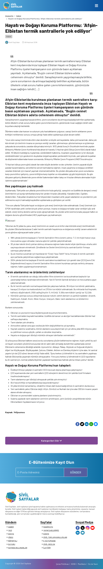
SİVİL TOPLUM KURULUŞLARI (55, 537)
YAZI (10, 530)
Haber (18, 16)
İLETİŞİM (47, 548)
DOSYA (11, 534)
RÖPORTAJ (12, 541)
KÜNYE (46, 534)
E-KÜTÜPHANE (49, 541)
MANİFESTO (48, 527)
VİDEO (10, 537)
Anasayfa (9, 16)
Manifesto (82, 564)
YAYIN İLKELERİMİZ (51, 530)
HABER (11, 527)
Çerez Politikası (62, 564)
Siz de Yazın (93, 564)
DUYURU (11, 544)
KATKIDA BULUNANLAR (17, 548)
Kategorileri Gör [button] (50, 440)
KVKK (73, 564)
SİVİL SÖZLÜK (49, 544)
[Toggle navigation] (96, 5)
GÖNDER (75, 472)
